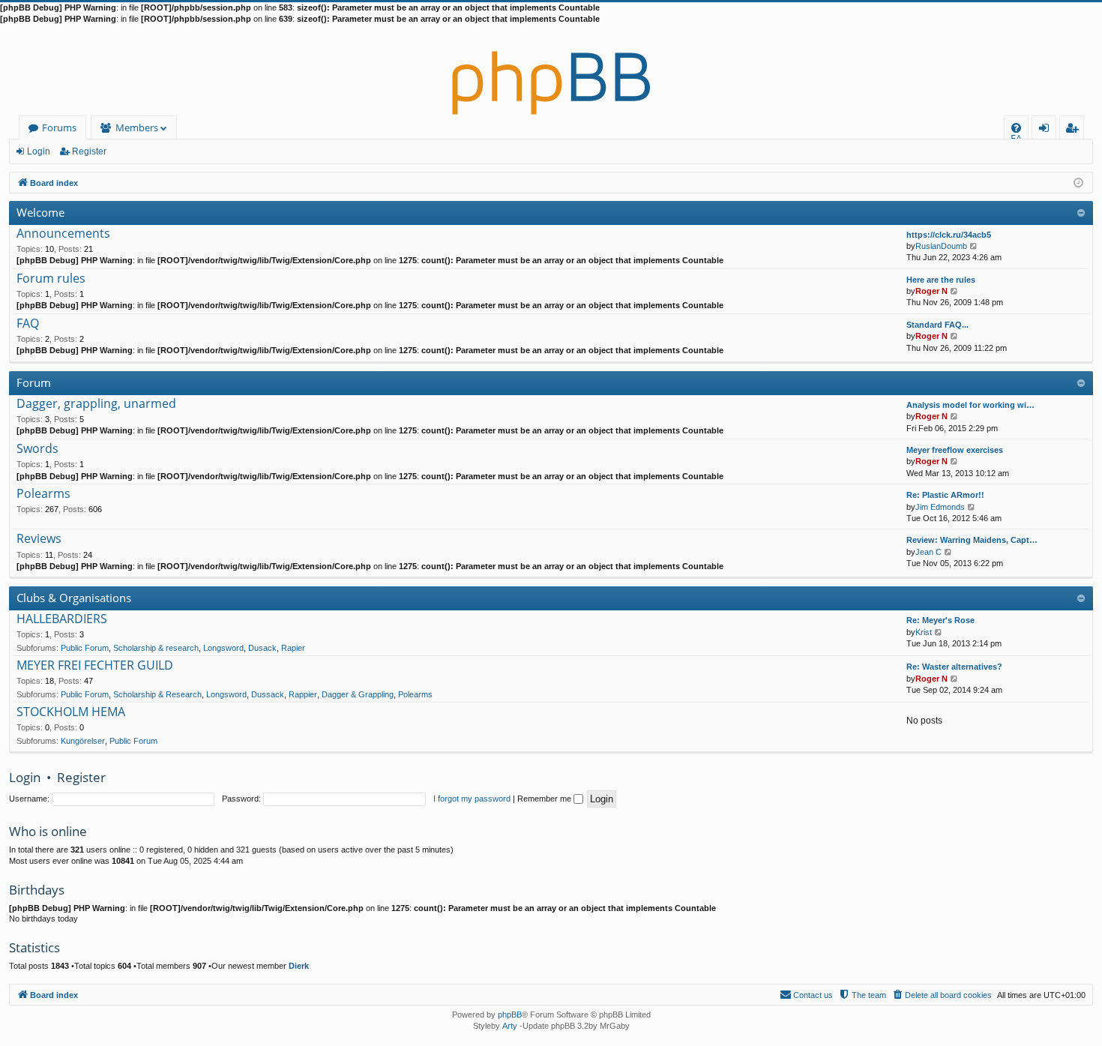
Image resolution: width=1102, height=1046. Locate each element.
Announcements (63, 233)
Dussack (267, 694)
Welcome (40, 212)
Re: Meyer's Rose (940, 620)
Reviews (38, 539)
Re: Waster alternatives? (954, 666)
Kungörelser (83, 740)
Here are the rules (940, 279)
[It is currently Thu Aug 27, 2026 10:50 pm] (1078, 181)
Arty (509, 1025)
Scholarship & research (156, 647)
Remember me (545, 798)
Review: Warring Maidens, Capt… (972, 539)
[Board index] (551, 70)
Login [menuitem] (1047, 130)
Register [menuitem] (1075, 130)
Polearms (43, 494)
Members (136, 127)
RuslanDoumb (941, 245)
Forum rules (50, 278)
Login (38, 151)
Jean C (928, 551)
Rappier (303, 694)
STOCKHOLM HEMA (70, 712)
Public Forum (85, 647)
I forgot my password (472, 798)
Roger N (931, 290)
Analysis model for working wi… (970, 404)
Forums (59, 127)
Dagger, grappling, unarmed (96, 404)
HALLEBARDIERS (61, 619)
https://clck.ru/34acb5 (948, 234)
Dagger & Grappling (358, 694)
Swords (37, 449)
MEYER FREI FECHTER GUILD (94, 665)
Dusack (262, 647)
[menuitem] (1016, 127)
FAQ (27, 323)
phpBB (510, 1014)
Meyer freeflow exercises (954, 449)
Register (89, 151)
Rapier (293, 647)
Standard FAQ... (937, 324)
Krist (923, 632)
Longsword (223, 647)
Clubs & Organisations (73, 597)
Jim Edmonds (940, 506)
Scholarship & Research (157, 694)
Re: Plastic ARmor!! (945, 494)
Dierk (299, 965)
